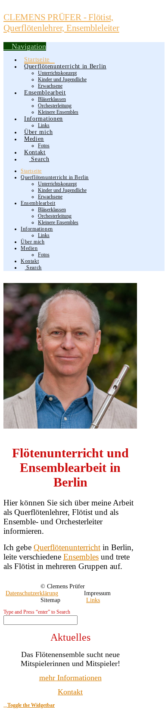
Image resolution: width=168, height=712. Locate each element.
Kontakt (70, 692)
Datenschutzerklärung (32, 593)
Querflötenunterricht (67, 547)
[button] (24, 46)
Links (93, 600)
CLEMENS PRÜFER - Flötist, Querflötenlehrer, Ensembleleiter (61, 22)
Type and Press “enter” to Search (36, 612)
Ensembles (81, 556)
